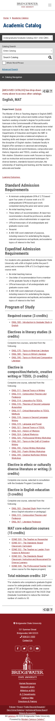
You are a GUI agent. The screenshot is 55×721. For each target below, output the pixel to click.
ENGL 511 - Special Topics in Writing (28, 390)
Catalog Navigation (13, 77)
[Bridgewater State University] (27, 666)
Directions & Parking (27, 701)
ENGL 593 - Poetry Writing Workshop (28, 451)
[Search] (50, 57)
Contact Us (27, 640)
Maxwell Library (27, 687)
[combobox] (27, 37)
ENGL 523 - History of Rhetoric (26, 431)
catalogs (12, 716)
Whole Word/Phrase (15, 63)
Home (6, 18)
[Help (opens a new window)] (51, 91)
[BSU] (27, 5)
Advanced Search (10, 69)
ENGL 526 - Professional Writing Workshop (31, 438)
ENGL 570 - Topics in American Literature (30, 350)
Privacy (20, 707)
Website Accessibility (27, 713)
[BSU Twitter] (24, 648)
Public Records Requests (34, 707)
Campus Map (27, 698)
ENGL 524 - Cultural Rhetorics (25, 434)
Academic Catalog (20, 18)
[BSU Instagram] (30, 648)
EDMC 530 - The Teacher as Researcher (30, 539)
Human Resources (27, 683)
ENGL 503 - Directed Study (24, 508)
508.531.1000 (28, 636)
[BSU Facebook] (17, 648)
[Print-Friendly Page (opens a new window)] (47, 91)
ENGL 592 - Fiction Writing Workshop (28, 448)
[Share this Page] (44, 91)
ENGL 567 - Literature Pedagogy (26, 522)
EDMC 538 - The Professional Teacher (29, 566)
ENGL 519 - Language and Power (27, 424)
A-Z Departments (27, 694)
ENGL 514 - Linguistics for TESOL (27, 400)
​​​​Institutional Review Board (36, 710)
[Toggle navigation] (50, 5)
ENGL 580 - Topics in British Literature (29, 354)
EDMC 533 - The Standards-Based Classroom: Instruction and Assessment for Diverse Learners (31, 559)
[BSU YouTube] (37, 648)
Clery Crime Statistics (15, 710)
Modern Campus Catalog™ (33, 719)
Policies (12, 707)
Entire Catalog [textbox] (9, 51)
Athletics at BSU (27, 690)
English (18, 109)
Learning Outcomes (11, 177)
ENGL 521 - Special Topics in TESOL (28, 427)
